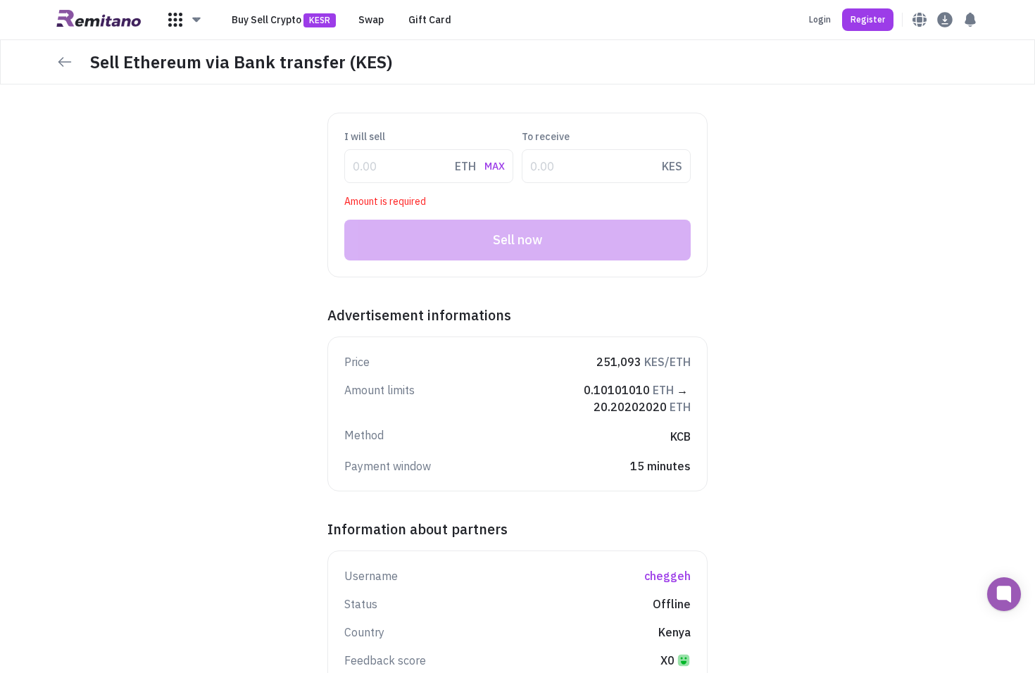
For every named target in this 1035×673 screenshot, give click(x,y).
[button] (185, 19)
